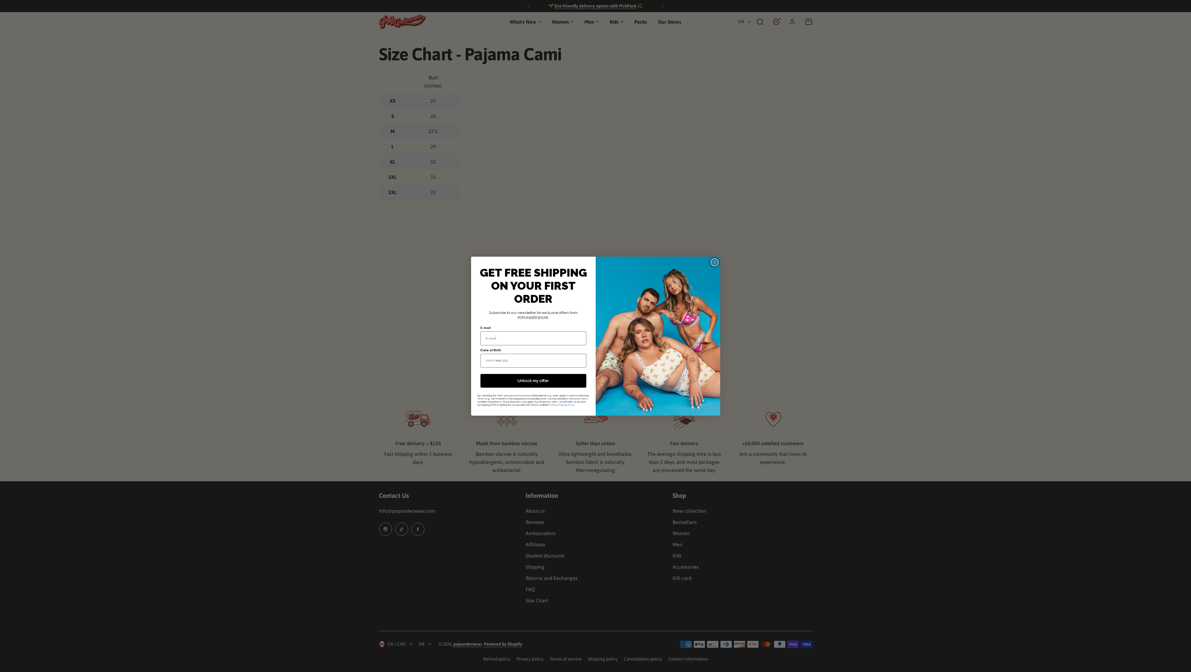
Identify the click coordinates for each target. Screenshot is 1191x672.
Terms (571, 404)
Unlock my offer (533, 380)
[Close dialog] (714, 262)
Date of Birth (490, 350)
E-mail (485, 327)
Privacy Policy (558, 404)
